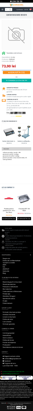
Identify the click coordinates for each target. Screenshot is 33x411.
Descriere (6, 149)
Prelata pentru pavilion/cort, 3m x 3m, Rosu (9, 210)
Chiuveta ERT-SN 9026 (24, 210)
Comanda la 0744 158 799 (17, 80)
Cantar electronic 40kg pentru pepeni (9, 141)
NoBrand (12, 59)
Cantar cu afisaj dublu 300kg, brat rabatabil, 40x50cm (24, 141)
